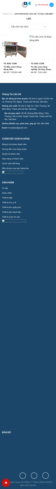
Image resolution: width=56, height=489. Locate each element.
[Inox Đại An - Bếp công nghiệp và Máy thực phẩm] (26, 5)
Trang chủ (7, 14)
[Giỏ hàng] (51, 5)
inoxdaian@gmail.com (17, 128)
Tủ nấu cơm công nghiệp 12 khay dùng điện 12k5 (41, 68)
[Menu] (4, 5)
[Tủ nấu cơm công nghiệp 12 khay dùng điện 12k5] (41, 47)
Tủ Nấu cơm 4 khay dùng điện (12, 68)
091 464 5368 (43, 123)
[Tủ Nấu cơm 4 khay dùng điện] (14, 47)
